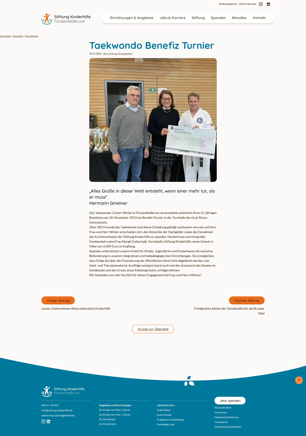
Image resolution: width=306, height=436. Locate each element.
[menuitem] (261, 4)
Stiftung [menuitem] (198, 17)
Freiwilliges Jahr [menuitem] (166, 424)
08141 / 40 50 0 (50, 405)
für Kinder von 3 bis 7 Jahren (114, 414)
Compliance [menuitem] (221, 421)
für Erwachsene (107, 423)
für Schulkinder (107, 419)
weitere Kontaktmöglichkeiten (58, 415)
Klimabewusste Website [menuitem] (228, 426)
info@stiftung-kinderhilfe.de (56, 410)
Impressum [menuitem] (221, 412)
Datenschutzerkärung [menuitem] (226, 417)
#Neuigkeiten (125, 53)
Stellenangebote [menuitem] (228, 3)
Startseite (5, 35)
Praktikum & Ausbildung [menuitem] (170, 419)
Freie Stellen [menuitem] (163, 409)
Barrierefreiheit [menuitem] (223, 407)
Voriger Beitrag (58, 300)
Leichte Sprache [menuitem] (247, 3)
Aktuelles (18, 35)
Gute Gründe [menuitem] (164, 414)
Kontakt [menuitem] (259, 17)
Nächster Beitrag (246, 300)
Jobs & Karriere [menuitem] (173, 17)
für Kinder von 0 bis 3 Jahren (114, 409)
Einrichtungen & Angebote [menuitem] (131, 17)
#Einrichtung (110, 53)
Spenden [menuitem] (218, 17)
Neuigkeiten (32, 35)
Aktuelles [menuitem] (239, 17)
